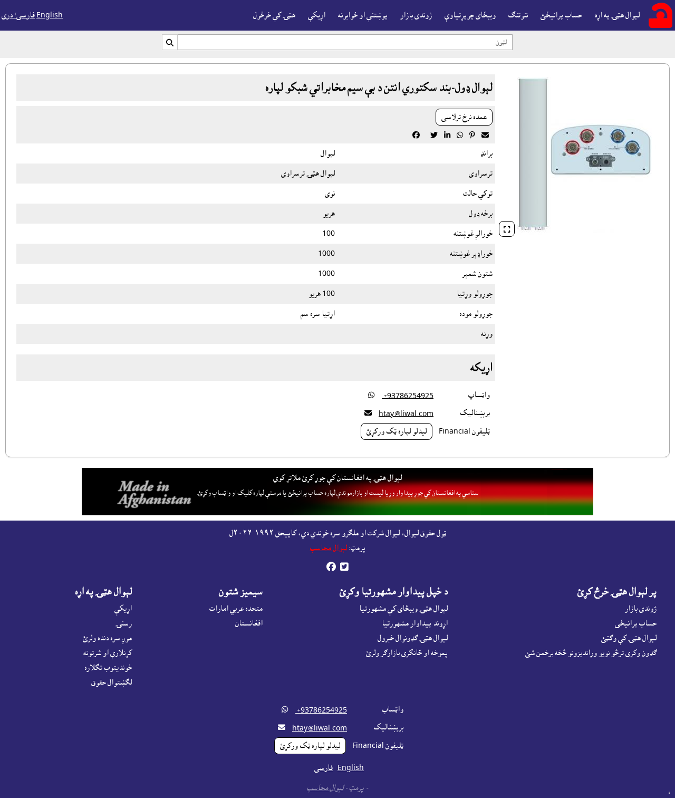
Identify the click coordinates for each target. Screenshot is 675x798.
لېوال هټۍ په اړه (617, 15)
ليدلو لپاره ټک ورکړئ (397, 431)
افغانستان (249, 623)
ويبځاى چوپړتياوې (470, 15)
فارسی (323, 768)
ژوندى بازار (416, 15)
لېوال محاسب (328, 548)
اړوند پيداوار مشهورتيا (415, 623)
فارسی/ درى (18, 15)
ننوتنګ (518, 15)
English (49, 15)
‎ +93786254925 (407, 395)
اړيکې (316, 15)
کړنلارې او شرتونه (107, 653)
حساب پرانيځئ (561, 15)
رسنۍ (123, 623)
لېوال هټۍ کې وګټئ (629, 638)
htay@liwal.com (406, 413)
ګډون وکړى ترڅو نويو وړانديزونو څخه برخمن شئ (591, 653)
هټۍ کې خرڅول (274, 15)
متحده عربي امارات (236, 608)
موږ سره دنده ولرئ (107, 638)
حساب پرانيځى (636, 623)
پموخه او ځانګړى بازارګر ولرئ (407, 653)
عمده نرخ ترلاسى (464, 117)
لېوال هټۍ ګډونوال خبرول (413, 638)
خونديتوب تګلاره (108, 667)
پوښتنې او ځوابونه (363, 15)
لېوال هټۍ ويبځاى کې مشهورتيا (403, 608)
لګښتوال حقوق (111, 682)
